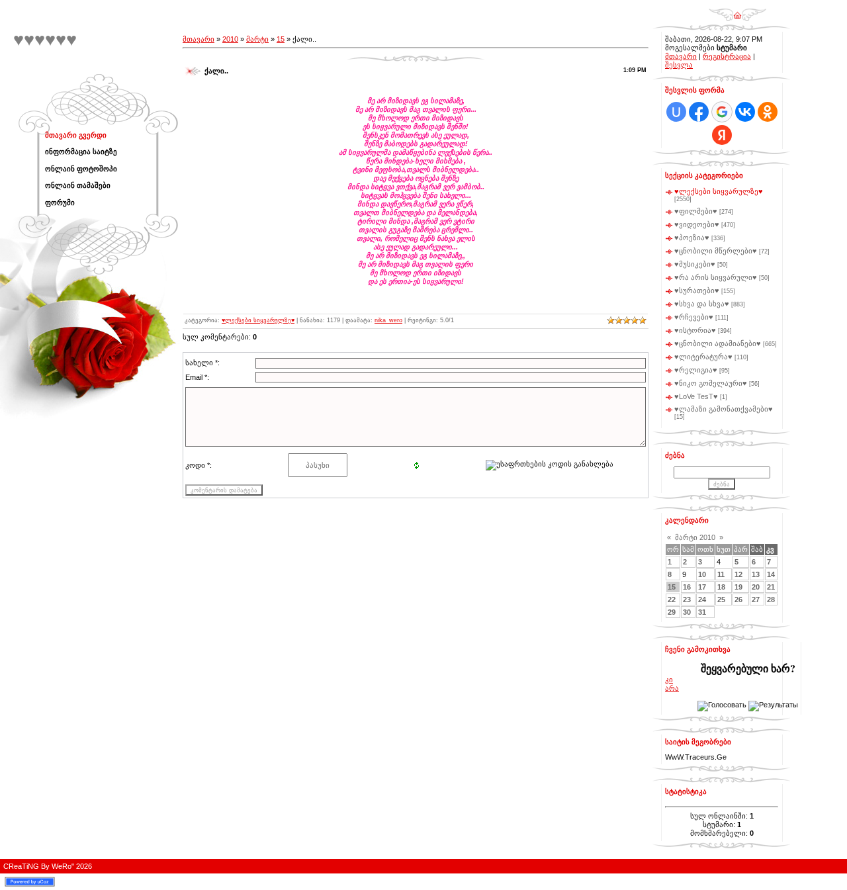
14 (771, 574)
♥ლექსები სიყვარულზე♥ (258, 320)
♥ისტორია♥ (695, 330)
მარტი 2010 (695, 537)
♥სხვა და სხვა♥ (701, 304)
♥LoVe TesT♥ (696, 396)
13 (756, 574)
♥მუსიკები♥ (694, 264)
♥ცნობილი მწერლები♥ (715, 251)
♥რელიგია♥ (695, 370)
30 (687, 612)
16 (687, 587)
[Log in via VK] (745, 112)
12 (738, 574)
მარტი (257, 39)
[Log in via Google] (722, 111)
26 (738, 599)
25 (721, 599)
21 (771, 587)
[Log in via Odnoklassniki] (768, 112)
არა (672, 688)
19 (738, 587)
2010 (230, 39)
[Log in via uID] (676, 112)
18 (721, 587)
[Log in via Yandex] (722, 135)
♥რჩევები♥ (693, 317)
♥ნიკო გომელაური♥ (710, 383)
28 (771, 599)
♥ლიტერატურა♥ (703, 357)
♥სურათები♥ (696, 290)
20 (756, 587)
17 (702, 587)
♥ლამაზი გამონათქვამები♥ (723, 409)
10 (702, 574)
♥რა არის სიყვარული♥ (715, 277)
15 (281, 39)
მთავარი (198, 39)
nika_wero (388, 320)
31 (702, 612)
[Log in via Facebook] (699, 112)
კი (669, 680)
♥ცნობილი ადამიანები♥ (717, 343)
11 (721, 574)
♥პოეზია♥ (691, 238)
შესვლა (679, 65)
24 (702, 599)
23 (687, 599)
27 (756, 599)
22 (672, 599)
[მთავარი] (737, 11)
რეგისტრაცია (727, 56)
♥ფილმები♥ (695, 211)
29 (672, 612)
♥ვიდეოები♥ (696, 224)
